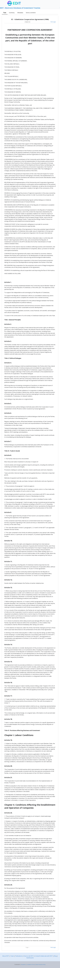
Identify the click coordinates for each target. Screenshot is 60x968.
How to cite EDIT (28, 956)
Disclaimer (23, 964)
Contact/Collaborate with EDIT (44, 956)
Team (12, 956)
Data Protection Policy (40, 964)
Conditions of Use (31, 964)
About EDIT (5, 956)
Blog (55, 956)
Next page (53, 22)
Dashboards (30, 958)
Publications (18, 956)
